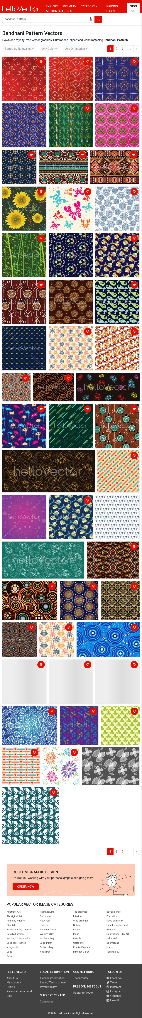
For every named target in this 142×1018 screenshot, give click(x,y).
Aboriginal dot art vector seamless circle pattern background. (30, 587)
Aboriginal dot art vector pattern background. (60, 155)
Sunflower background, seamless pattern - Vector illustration (20, 194)
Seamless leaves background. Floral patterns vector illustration (44, 454)
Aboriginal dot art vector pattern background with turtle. (117, 409)
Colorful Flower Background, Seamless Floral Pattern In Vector (58, 755)
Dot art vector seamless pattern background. (19, 155)
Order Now (25, 886)
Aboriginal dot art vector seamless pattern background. (110, 547)
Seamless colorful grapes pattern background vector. (106, 379)
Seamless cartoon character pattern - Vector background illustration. (22, 411)
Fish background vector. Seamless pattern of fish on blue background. (68, 503)
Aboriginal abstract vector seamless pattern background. (111, 155)
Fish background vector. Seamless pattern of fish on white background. (115, 334)
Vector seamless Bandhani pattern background (67, 62)
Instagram (115, 991)
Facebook (115, 978)
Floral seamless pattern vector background (103, 753)
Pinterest (115, 987)
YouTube (115, 995)
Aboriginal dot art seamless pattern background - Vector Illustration (79, 589)
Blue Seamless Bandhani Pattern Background (113, 62)
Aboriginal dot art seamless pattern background (100, 628)
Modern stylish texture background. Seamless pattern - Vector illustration (70, 334)
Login (110, 11)
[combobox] (19, 48)
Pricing (112, 6)
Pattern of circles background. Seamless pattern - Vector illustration (116, 194)
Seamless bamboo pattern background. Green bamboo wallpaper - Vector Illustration (23, 241)
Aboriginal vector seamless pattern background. (52, 379)
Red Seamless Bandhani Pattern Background (19, 62)
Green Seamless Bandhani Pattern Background (67, 109)
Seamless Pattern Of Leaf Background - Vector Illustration (119, 714)
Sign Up (133, 9)
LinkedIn (114, 1000)
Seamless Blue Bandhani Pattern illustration (20, 109)
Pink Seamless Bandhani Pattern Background (113, 109)
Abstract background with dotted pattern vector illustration (24, 332)
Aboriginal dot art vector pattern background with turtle (24, 285)
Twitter (114, 982)
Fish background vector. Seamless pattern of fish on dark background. (68, 241)
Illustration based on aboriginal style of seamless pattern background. (29, 712)
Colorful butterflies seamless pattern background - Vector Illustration (69, 194)
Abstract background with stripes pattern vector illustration (66, 411)
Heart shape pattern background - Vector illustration (112, 458)
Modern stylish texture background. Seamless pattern (16, 381)
